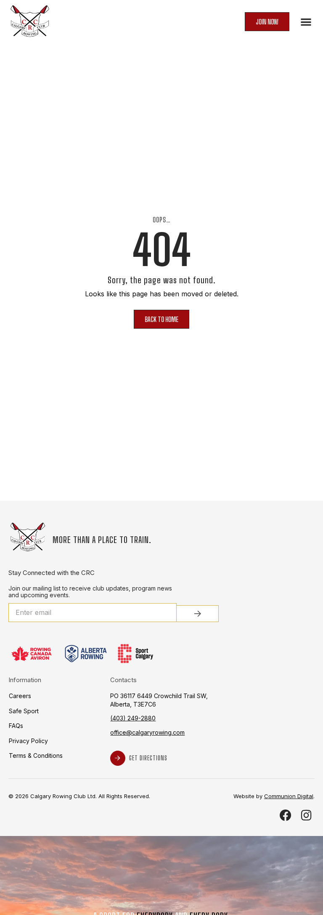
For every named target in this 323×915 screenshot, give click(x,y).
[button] (306, 21)
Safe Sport (24, 711)
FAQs (16, 725)
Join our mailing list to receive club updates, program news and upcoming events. (90, 592)
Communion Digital (288, 796)
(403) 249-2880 (133, 718)
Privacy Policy (28, 740)
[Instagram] (306, 815)
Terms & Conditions (36, 755)
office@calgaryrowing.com (147, 732)
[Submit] (198, 613)
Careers (20, 695)
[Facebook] (286, 815)
